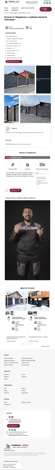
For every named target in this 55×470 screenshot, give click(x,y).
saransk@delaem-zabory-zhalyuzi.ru (18, 432)
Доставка (6, 374)
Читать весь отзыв (11, 341)
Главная (6, 12)
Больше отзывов (45, 346)
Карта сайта (25, 392)
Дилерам (6, 376)
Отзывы (6, 10)
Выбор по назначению (27, 358)
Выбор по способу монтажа (11, 362)
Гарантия (24, 376)
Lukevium (15, 461)
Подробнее (13, 467)
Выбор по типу (25, 362)
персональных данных (41, 178)
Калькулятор (15, 8)
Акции (5, 402)
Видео (5, 390)
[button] (7, 288)
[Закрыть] (22, 464)
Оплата (23, 374)
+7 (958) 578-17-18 (47, 1)
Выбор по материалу (9, 360)
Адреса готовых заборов (27, 8)
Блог (5, 388)
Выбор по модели (8, 358)
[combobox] (37, 173)
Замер (5, 378)
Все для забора (25, 364)
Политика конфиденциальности (12, 463)
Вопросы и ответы (26, 402)
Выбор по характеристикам (28, 360)
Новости (24, 388)
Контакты (6, 392)
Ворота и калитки (8, 364)
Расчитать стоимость (15, 61)
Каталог (6, 8)
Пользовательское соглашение (12, 464)
